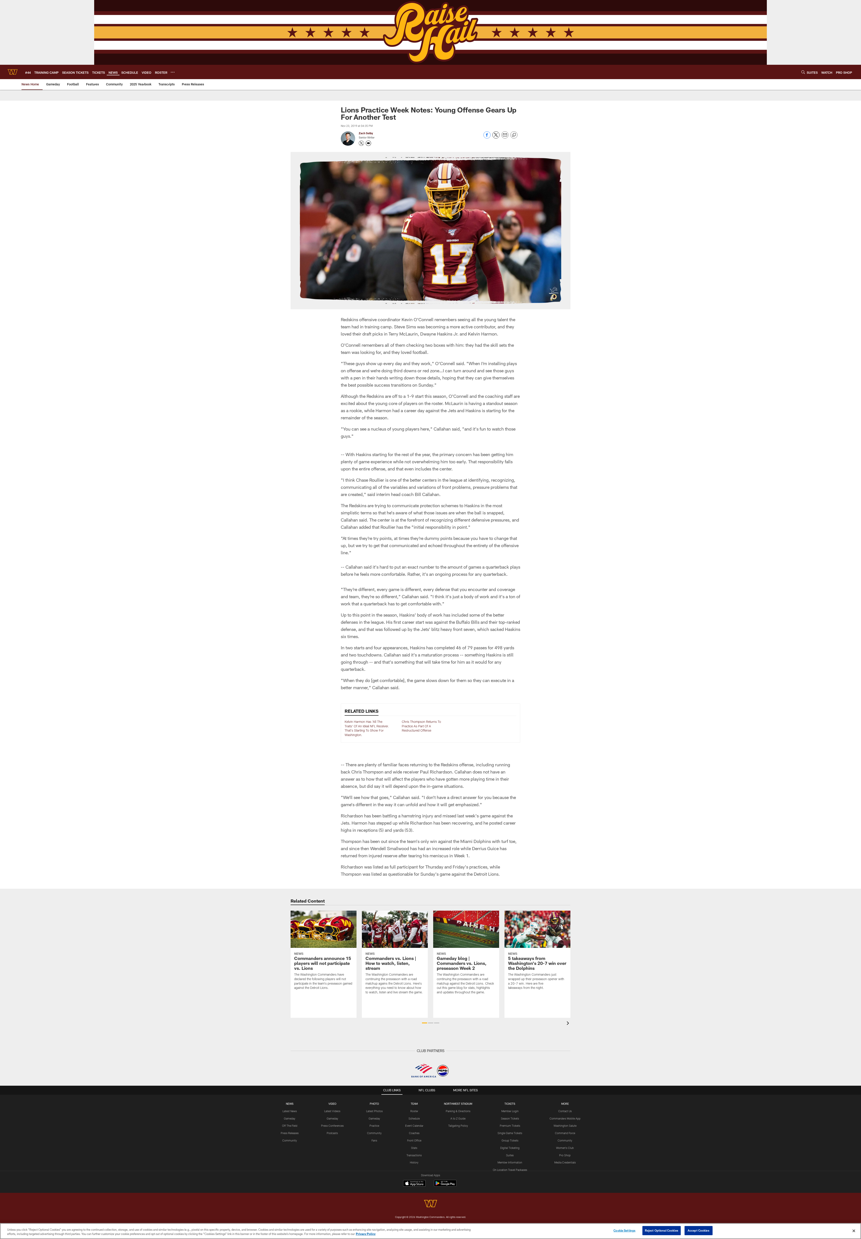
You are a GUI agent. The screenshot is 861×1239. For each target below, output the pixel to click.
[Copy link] (513, 135)
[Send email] (505, 137)
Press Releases (290, 1133)
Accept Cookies (698, 1230)
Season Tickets (510, 1118)
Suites (510, 1155)
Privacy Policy (366, 1234)
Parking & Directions (458, 1111)
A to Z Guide (457, 1118)
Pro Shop (565, 1155)
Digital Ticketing (510, 1147)
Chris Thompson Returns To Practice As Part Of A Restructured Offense (421, 726)
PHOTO (374, 1103)
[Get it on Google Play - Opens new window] (445, 1185)
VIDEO (332, 1103)
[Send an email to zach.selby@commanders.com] (368, 143)
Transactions (414, 1155)
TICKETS (509, 1103)
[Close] (854, 1231)
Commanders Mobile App (565, 1118)
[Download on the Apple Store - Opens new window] (414, 1184)
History (414, 1162)
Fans (374, 1140)
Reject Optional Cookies (661, 1230)
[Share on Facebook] (487, 137)
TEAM (414, 1103)
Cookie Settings (624, 1230)
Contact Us (565, 1111)
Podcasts (332, 1133)
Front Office (414, 1140)
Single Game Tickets (510, 1133)
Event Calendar (414, 1125)
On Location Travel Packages (510, 1169)
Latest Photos (374, 1111)
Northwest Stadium (458, 1103)
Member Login (510, 1111)
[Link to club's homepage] (12, 72)
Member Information (510, 1162)
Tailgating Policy (458, 1125)
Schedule (414, 1118)
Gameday (289, 1118)
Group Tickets (510, 1140)
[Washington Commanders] (430, 1204)
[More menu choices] (172, 72)
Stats (414, 1147)
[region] (430, 1231)
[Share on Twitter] (496, 137)
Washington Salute (565, 1125)
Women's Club (565, 1147)
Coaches (414, 1133)
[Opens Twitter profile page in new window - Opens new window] (361, 143)
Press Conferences (332, 1125)
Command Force (565, 1133)
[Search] (803, 72)
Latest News (290, 1111)
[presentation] (568, 1023)
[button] (425, 1023)
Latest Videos (332, 1111)
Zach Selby (366, 133)
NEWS (290, 1103)
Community (289, 1140)
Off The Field (289, 1125)
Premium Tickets (510, 1125)
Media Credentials (565, 1162)
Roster (414, 1111)
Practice (374, 1125)
